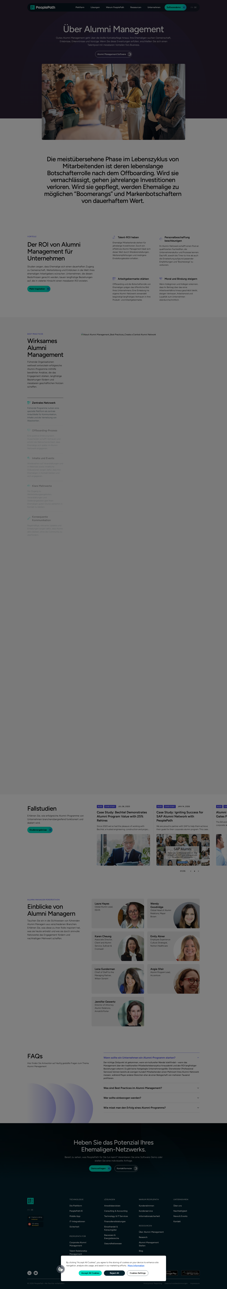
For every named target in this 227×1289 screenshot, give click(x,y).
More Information (136, 1265)
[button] (60, 1269)
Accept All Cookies (90, 1273)
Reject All (114, 1273)
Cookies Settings (138, 1273)
